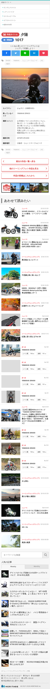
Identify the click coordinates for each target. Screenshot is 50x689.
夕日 (41, 61)
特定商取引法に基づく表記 (13, 681)
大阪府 (8, 64)
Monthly (37, 566)
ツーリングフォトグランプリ (16, 671)
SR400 (8, 61)
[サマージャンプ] (43, 187)
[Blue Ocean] (15, 187)
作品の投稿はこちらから (24, 175)
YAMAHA (16, 61)
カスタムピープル (10, 16)
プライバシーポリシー (11, 678)
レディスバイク (9, 12)
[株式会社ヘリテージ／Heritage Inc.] (9, 686)
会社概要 (36, 676)
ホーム (3, 671)
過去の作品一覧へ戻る (25, 161)
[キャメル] (34, 187)
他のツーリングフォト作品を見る (24, 168)
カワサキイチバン (10, 20)
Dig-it (27, 676)
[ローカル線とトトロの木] (24, 187)
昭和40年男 (8, 25)
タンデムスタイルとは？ (12, 676)
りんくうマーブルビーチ (30, 61)
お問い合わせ (28, 678)
